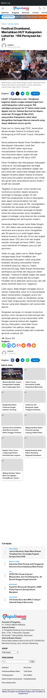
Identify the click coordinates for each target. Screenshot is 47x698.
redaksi (10, 45)
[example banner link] (14, 619)
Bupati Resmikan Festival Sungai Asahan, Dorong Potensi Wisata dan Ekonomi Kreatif (11, 410)
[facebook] (12, 93)
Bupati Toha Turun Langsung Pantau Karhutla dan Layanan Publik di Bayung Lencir (12, 455)
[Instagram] (29, 345)
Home (4, 24)
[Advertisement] (23, 508)
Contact (35, 13)
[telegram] (22, 93)
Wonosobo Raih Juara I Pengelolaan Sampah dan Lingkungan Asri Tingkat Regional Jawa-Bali (12, 387)
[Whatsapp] (4, 345)
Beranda (25, 13)
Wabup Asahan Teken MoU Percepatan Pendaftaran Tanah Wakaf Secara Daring (12, 476)
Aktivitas (5, 13)
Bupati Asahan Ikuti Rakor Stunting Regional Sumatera (33, 452)
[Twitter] (14, 345)
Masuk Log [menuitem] (5, 3)
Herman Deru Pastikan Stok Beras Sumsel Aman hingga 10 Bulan (12, 430)
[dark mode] (39, 8)
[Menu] (3, 8)
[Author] (4, 45)
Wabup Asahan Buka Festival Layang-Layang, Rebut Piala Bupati (33, 431)
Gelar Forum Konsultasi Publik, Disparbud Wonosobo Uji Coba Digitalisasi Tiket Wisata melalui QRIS (34, 388)
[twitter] (17, 93)
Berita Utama (14, 24)
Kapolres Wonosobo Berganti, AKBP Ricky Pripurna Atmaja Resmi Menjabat (25, 589)
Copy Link (35, 93)
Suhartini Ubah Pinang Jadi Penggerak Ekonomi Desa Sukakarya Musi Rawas (26, 565)
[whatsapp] (27, 93)
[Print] (23, 345)
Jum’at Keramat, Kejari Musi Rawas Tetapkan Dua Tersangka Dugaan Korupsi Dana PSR (25, 554)
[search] (44, 8)
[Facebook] (9, 345)
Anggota (15, 13)
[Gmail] (18, 345)
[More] (34, 345)
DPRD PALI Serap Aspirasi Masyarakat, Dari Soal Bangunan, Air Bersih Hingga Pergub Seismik (25, 576)
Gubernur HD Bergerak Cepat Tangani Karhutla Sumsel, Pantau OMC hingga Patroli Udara (34, 410)
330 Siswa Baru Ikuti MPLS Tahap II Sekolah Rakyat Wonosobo (24, 601)
